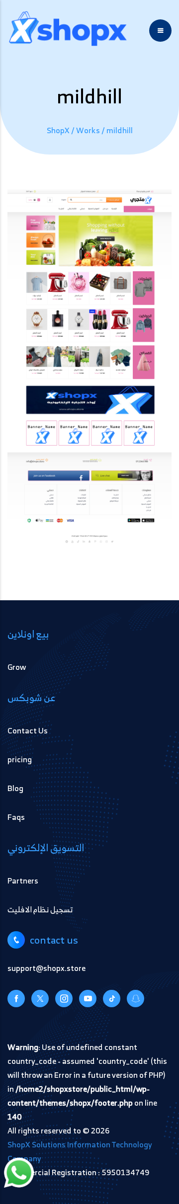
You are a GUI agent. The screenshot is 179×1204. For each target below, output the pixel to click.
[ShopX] (68, 30)
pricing (19, 759)
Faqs (16, 817)
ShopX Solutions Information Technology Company (79, 1151)
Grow (16, 667)
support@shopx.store (46, 968)
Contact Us (27, 730)
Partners (22, 880)
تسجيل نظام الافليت (40, 909)
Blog (15, 788)
